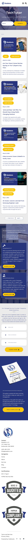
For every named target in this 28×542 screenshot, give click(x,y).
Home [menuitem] (3, 457)
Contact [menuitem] (3, 467)
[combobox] (7, 23)
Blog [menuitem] (2, 465)
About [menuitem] (3, 459)
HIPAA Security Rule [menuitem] (7, 476)
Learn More (13, 349)
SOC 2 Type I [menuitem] (5, 474)
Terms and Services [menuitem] (6, 534)
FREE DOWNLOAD (12, 409)
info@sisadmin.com (6, 451)
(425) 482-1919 (5, 449)
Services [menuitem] (3, 462)
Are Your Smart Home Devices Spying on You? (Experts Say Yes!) (12, 65)
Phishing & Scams (9, 145)
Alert (5, 56)
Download (8, 266)
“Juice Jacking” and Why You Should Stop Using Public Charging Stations (12, 112)
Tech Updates (8, 99)
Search (20, 23)
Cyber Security (15, 56)
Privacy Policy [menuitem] (5, 536)
